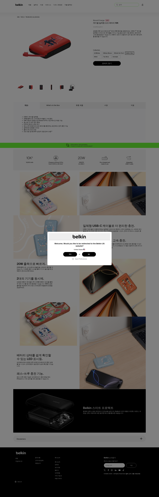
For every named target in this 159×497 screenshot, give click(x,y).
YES (70, 254)
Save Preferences (81, 259)
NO (89, 254)
